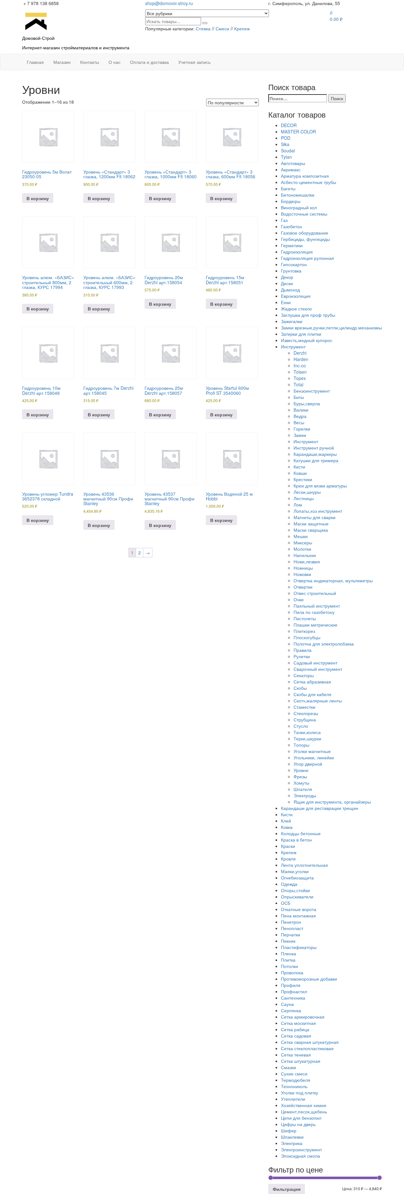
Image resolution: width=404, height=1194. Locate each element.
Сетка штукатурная (300, 1061)
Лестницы (304, 498)
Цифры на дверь (298, 1124)
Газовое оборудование (304, 233)
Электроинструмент (301, 1149)
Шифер (288, 1130)
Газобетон (291, 226)
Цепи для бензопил (301, 1118)
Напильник (305, 555)
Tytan (286, 157)
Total (298, 384)
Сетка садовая (296, 1035)
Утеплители (293, 1099)
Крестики (303, 479)
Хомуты (301, 783)
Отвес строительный (315, 593)
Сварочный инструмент (318, 669)
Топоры (301, 745)
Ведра (300, 416)
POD (285, 138)
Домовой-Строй (38, 38)
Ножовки (302, 574)
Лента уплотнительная (304, 865)
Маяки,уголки (295, 871)
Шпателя (303, 789)
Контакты (89, 62)
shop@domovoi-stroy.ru (169, 3)
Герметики (292, 245)
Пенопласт (292, 928)
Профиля (290, 985)
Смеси (222, 28)
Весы (299, 422)
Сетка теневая (296, 1054)
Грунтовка (291, 270)
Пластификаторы (299, 947)
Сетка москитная (298, 1023)
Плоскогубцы (307, 637)
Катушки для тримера (316, 460)
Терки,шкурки (307, 738)
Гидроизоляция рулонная (307, 258)
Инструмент (293, 346)
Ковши (300, 473)
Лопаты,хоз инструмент (318, 511)
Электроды (305, 795)
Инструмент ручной (314, 447)
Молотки (302, 549)
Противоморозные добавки (309, 979)
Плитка (288, 960)
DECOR (289, 125)
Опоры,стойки (295, 890)
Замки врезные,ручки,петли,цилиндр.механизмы (331, 327)
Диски (287, 283)
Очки (299, 599)
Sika (285, 144)
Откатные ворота (298, 909)
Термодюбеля (295, 1080)
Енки (286, 302)
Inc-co (300, 365)
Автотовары (293, 163)
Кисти (299, 466)
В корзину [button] (38, 198)
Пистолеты (305, 618)
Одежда (289, 884)
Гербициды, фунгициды (305, 239)
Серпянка (291, 1010)
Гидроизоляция (297, 251)
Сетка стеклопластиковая (307, 1048)
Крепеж (242, 28)
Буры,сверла (307, 403)
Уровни (301, 770)
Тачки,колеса (307, 732)
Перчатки (290, 934)
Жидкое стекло (296, 308)
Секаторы (304, 675)
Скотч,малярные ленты (318, 700)
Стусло (301, 726)
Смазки (288, 1067)
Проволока (292, 972)
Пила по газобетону (314, 612)
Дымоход (290, 289)
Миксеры (303, 542)
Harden (301, 359)
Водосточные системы (304, 214)
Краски (288, 846)
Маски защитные (311, 523)
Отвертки (303, 587)
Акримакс (290, 169)
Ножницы (303, 568)
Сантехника (293, 998)
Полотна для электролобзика (324, 643)
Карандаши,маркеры (315, 454)
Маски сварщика (311, 530)
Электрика (291, 1143)
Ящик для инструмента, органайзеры (332, 802)
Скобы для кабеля (312, 694)
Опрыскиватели (297, 896)
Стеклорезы (306, 713)
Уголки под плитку (299, 1092)
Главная (35, 62)
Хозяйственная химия (303, 1105)
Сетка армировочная (302, 1016)
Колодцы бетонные (301, 833)
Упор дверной (308, 764)
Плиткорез (304, 631)
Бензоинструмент (312, 391)
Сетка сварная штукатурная (310, 1042)
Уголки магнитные (312, 751)
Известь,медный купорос (306, 340)
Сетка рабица (295, 1029)
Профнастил (294, 991)
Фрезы (300, 776)
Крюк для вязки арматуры (320, 485)
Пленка (288, 953)
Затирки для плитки (301, 334)
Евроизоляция (296, 296)
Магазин (62, 62)
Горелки (302, 429)
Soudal (288, 150)
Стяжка (203, 28)
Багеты (288, 188)
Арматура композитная (305, 176)
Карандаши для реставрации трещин (319, 808)
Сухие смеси (294, 1073)
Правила (303, 650)
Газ (284, 220)
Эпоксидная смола (300, 1156)
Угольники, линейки (314, 757)
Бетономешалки (297, 195)
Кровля (288, 858)
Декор (287, 277)
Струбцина (305, 719)
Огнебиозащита (297, 877)
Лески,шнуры (307, 492)
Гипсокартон (294, 264)
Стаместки (304, 707)
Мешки (301, 536)
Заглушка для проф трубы (308, 315)
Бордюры (290, 201)
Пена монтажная (298, 915)
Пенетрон (291, 922)
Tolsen (300, 372)
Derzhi (300, 353)
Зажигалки (291, 321)
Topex (300, 378)
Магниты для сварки (315, 517)
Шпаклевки (292, 1137)
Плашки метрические (315, 624)
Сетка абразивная (312, 681)
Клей (286, 820)
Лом (298, 504)
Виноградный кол (299, 207)
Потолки (289, 966)
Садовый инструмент (315, 662)
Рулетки (302, 656)
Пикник (288, 941)
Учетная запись (194, 62)
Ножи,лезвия (307, 561)
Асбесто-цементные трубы (308, 182)
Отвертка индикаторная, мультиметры (333, 580)
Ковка (287, 827)
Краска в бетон (296, 839)
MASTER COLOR (298, 131)
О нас (115, 62)
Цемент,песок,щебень (304, 1111)
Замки (300, 435)
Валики (301, 410)
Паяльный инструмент (317, 606)
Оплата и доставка (149, 62)
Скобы (300, 688)
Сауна (287, 1004)
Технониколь (294, 1086)
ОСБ (285, 903)
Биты (299, 397)
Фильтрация (286, 1189)
